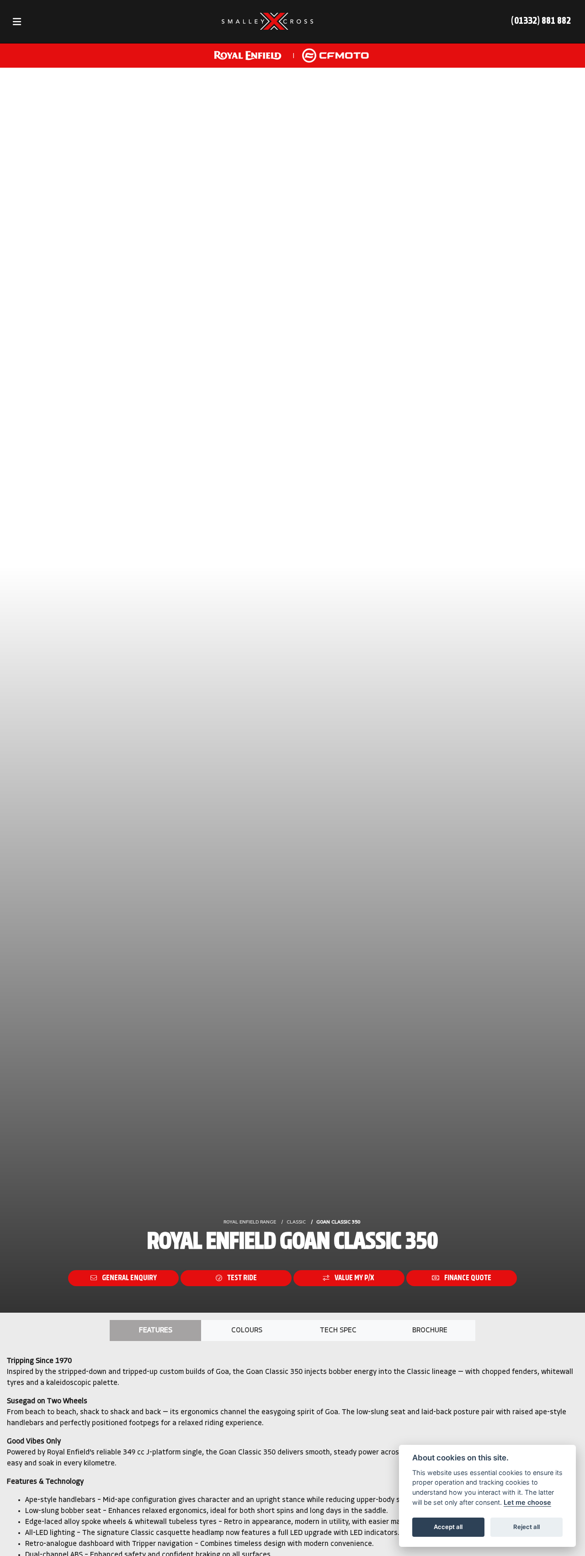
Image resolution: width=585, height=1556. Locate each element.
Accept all (448, 1526)
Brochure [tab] (429, 1330)
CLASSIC (296, 1222)
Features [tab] (155, 1330)
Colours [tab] (246, 1330)
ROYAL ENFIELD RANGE (249, 1222)
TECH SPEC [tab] (338, 1330)
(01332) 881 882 (541, 21)
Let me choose (527, 1502)
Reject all (526, 1526)
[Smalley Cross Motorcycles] (267, 21)
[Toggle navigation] (17, 21)
